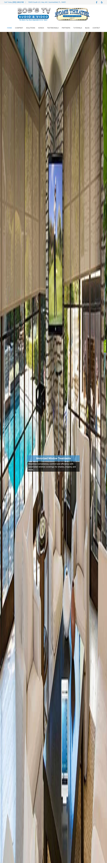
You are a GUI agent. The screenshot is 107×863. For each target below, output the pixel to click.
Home (9, 28)
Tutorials (77, 28)
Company (19, 28)
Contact (96, 28)
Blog (87, 28)
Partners (66, 28)
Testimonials (53, 28)
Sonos (41, 28)
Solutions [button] (30, 28)
